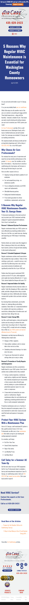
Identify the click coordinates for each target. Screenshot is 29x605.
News (21, 592)
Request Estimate (17, 4)
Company (21, 590)
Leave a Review (7, 570)
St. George (8, 161)
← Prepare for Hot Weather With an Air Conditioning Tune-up (11, 526)
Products (7, 592)
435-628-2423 (14, 23)
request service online (14, 476)
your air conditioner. (21, 107)
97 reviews (9, 568)
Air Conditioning (11, 542)
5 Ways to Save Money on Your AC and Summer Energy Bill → (16, 532)
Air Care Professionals (7, 128)
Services (7, 590)
